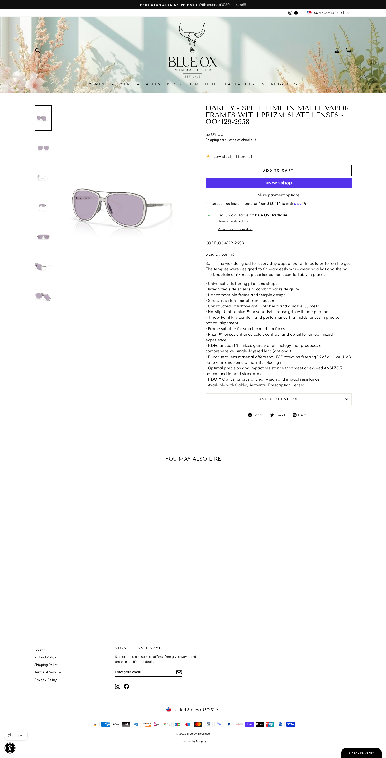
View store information (235, 229)
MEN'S (128, 84)
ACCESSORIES (162, 84)
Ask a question (278, 399)
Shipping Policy (46, 665)
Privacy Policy (45, 680)
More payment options (279, 194)
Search (39, 650)
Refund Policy (45, 657)
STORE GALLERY (280, 84)
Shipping (212, 140)
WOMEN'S (99, 84)
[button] (10, 748)
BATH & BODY (240, 84)
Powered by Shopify (193, 741)
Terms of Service (47, 672)
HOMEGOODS (203, 84)
